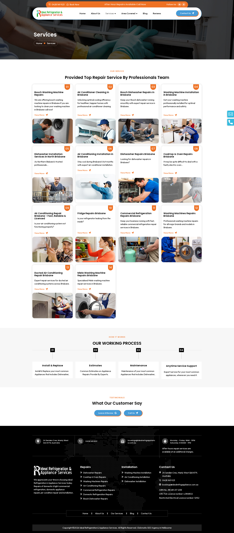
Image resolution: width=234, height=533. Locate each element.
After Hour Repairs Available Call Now (125, 4)
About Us (95, 13)
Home (82, 13)
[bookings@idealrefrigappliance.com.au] (123, 441)
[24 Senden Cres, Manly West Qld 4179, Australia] (38, 441)
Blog (145, 13)
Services (109, 13)
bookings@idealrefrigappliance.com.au (141, 441)
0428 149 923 (91, 441)
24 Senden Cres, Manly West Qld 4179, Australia (55, 441)
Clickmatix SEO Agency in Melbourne (154, 527)
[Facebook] (179, 4)
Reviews (157, 13)
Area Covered (128, 13)
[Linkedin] (183, 4)
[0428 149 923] (80, 441)
